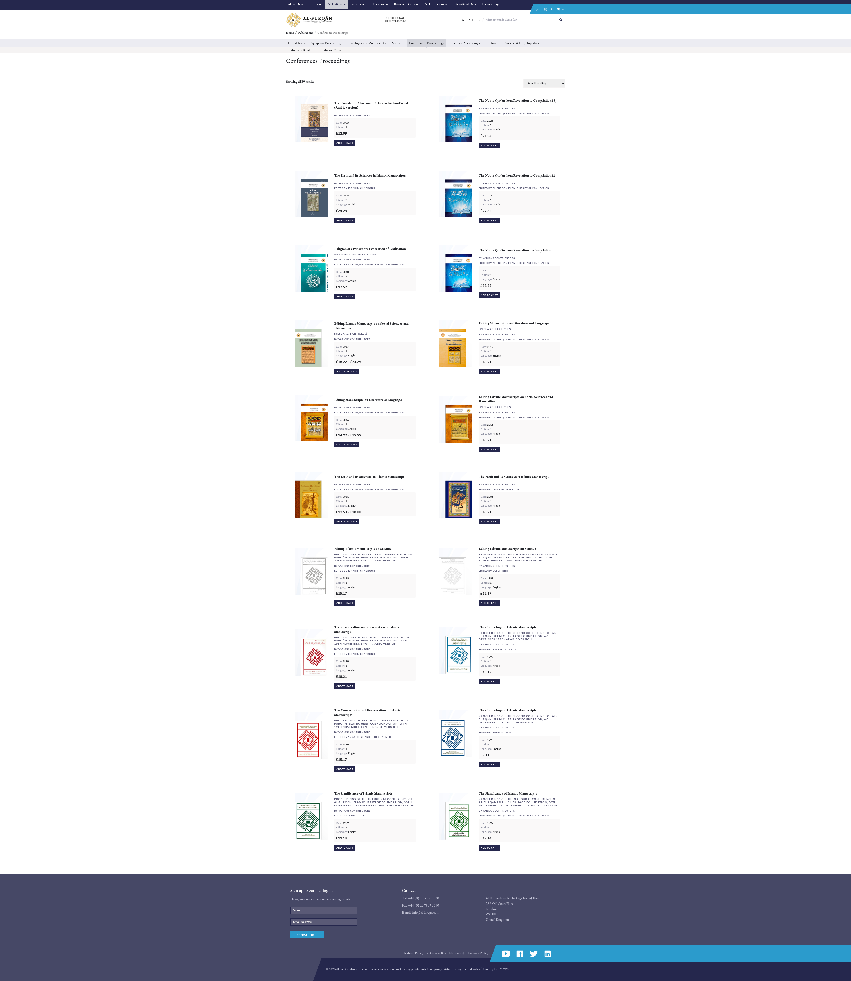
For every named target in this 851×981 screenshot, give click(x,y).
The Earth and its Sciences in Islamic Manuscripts (370, 175)
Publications (305, 33)
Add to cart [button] (344, 143)
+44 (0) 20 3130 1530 (423, 898)
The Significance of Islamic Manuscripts (363, 793)
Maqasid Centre (332, 50)
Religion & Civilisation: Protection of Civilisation (370, 249)
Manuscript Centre (301, 50)
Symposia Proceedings (326, 43)
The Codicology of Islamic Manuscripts (508, 627)
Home (290, 33)
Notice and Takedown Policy (468, 953)
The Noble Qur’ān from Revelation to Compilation (515, 250)
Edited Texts (296, 43)
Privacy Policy (436, 953)
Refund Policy (413, 953)
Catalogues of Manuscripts (367, 43)
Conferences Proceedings (426, 43)
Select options (346, 371)
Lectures (492, 43)
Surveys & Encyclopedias (522, 43)
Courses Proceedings (465, 43)
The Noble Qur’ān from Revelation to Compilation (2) (518, 175)
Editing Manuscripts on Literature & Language (368, 400)
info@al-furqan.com (425, 913)
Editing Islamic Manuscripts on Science (363, 549)
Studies (397, 43)
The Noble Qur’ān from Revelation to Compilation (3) (518, 101)
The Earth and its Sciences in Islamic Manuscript (369, 477)
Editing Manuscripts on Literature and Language (514, 323)
